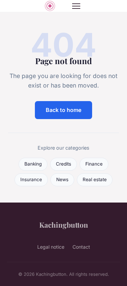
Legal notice (50, 247)
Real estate (95, 179)
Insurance (31, 179)
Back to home (63, 110)
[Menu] (76, 6)
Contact (81, 247)
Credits (63, 164)
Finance (94, 164)
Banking (33, 164)
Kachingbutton (63, 224)
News (62, 179)
